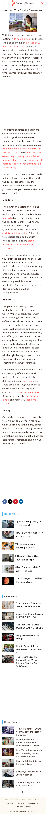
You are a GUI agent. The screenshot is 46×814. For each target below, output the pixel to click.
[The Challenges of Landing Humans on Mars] (8, 581)
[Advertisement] (23, 104)
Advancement (19, 806)
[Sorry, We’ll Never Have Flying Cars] (8, 637)
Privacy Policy (20, 800)
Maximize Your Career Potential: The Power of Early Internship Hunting (28, 742)
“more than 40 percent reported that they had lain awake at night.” (22, 163)
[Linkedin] (21, 501)
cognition (27, 380)
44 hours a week (22, 38)
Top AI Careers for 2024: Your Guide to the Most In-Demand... (29, 731)
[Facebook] (4, 501)
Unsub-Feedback (33, 800)
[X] (10, 501)
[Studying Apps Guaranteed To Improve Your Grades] (8, 605)
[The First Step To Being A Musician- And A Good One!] (8, 626)
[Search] (42, 3)
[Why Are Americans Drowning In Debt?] (8, 546)
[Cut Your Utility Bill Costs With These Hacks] (8, 784)
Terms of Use (20, 803)
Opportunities (33, 803)
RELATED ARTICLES (12, 514)
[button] (4, 3)
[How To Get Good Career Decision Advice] (8, 763)
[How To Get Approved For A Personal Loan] (8, 535)
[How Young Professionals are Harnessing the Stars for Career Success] (8, 752)
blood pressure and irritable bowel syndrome (18, 244)
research (7, 218)
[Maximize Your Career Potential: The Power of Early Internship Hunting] (8, 741)
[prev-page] (3, 589)
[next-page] (7, 589)
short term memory (28, 392)
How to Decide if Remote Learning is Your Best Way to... (29, 649)
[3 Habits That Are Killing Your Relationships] (8, 558)
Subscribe (10, 803)
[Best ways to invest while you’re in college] (8, 773)
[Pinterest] (15, 501)
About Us (29, 806)
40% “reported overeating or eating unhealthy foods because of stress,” (22, 156)
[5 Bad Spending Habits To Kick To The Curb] (8, 569)
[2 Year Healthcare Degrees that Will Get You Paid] (8, 616)
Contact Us (9, 800)
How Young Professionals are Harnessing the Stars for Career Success (29, 753)
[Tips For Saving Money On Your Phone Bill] (8, 524)
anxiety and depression (14, 233)
